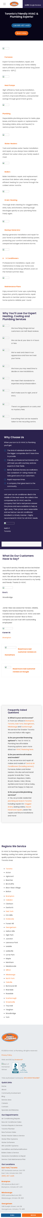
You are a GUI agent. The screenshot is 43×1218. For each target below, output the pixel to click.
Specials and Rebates (10, 1110)
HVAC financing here (24, 749)
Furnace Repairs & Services (12, 1125)
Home (4, 1086)
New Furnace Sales (9, 1132)
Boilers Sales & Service (10, 1152)
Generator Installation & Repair (14, 1156)
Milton (8, 970)
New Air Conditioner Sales (11, 1122)
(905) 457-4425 (8, 1176)
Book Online (21, 33)
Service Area (6, 1100)
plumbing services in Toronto (20, 801)
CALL (12, 1215)
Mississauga (12, 726)
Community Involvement (11, 1093)
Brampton (7, 637)
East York (9, 911)
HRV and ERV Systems (10, 1146)
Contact (5, 1106)
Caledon (9, 900)
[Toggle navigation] (4, 4)
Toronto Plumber (8, 1129)
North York (10, 978)
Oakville (9, 982)
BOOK (33, 1215)
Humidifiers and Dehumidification (14, 1149)
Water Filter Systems (10, 1139)
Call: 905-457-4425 (21, 25)
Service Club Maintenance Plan (13, 1159)
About (4, 1089)
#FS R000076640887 (32, 1078)
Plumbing (6, 113)
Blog (3, 1096)
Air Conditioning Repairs (11, 1118)
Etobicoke (10, 919)
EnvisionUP (19, 1059)
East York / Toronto (9, 1168)
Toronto (9, 868)
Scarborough (26, 726)
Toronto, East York (15, 724)
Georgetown (29, 724)
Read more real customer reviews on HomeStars (20, 652)
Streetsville (10, 1002)
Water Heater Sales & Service (13, 1135)
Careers (5, 1103)
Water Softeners (8, 1142)
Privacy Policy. (7, 1055)
